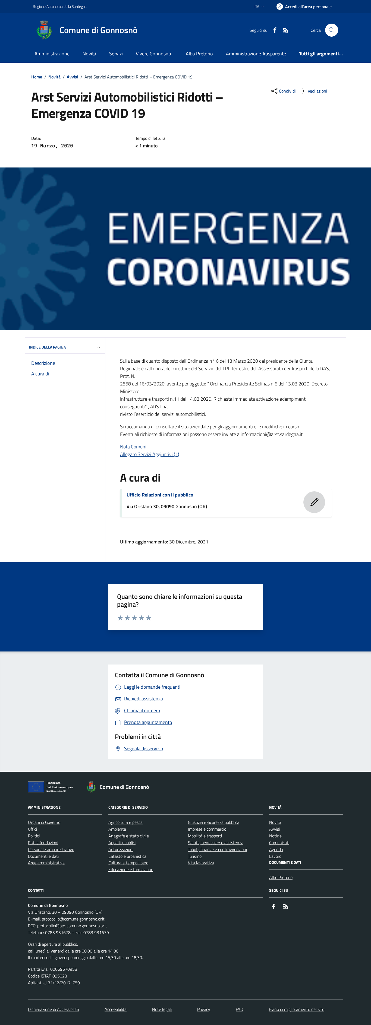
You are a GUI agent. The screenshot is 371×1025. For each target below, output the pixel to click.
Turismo (195, 856)
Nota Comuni (133, 446)
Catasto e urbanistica (127, 856)
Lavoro (275, 856)
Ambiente (117, 829)
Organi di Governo (44, 822)
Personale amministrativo (51, 849)
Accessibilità (116, 1009)
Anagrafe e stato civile (128, 836)
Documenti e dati (43, 856)
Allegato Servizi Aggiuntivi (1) (149, 454)
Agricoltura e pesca (125, 822)
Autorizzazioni (120, 849)
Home (36, 77)
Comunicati (279, 842)
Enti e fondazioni (43, 842)
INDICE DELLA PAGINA (47, 347)
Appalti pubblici (122, 842)
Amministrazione (52, 53)
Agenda (276, 849)
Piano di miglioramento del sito (296, 1009)
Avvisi (72, 77)
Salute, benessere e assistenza (215, 842)
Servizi (116, 53)
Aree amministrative (46, 862)
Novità (89, 53)
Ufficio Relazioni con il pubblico (160, 494)
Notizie (275, 836)
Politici (34, 836)
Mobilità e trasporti (205, 836)
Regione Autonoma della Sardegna (60, 6)
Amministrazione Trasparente (256, 53)
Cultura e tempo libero (128, 862)
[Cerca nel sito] (331, 30)
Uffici (32, 829)
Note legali (162, 1009)
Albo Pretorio (199, 53)
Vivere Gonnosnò (153, 53)
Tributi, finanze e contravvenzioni (217, 849)
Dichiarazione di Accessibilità (53, 1009)
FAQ (239, 1009)
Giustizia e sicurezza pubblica (213, 822)
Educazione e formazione (130, 869)
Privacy (203, 1009)
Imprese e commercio (207, 829)
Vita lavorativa (201, 862)
